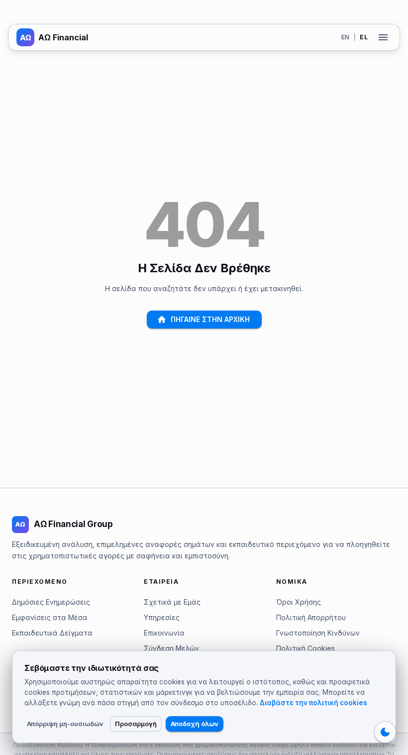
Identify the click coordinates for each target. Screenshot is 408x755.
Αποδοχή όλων (194, 724)
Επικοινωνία (164, 633)
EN (345, 37)
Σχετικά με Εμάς (172, 602)
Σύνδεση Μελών (171, 648)
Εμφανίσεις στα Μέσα (50, 617)
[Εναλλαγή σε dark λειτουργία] (385, 732)
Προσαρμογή (136, 724)
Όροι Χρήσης (298, 602)
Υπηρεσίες (162, 617)
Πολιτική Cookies (305, 648)
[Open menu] (383, 37)
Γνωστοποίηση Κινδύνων (318, 633)
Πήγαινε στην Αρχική (210, 319)
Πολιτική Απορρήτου (311, 617)
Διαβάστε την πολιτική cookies (313, 703)
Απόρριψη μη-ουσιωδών (65, 724)
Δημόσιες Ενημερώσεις (51, 602)
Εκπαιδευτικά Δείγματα (52, 633)
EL (364, 37)
